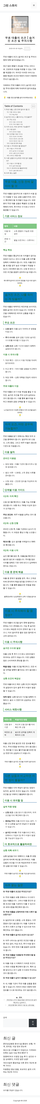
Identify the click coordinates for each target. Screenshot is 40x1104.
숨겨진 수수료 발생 (18, 151)
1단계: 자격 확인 (17, 136)
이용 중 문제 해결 (16, 143)
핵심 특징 (15, 114)
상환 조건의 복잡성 (18, 153)
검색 (5, 1017)
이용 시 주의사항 (15, 148)
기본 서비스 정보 (15, 112)
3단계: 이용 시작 (18, 141)
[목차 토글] (32, 106)
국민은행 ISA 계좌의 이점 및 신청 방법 (21, 1005)
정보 (20, 997)
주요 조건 (12, 119)
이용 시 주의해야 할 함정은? (16, 146)
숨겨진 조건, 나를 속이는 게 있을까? (19, 117)
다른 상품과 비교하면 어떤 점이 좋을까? (19, 159)
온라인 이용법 (16, 132)
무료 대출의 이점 (18, 124)
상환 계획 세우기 (18, 170)
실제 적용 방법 (17, 166)
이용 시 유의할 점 (15, 163)
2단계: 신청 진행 (18, 139)
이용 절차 (13, 129)
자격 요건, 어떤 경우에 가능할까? (18, 127)
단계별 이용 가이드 (16, 134)
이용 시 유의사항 (17, 122)
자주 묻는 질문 (11, 173)
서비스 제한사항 (15, 155)
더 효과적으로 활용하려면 (18, 168)
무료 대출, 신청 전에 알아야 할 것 (18, 109)
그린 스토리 (10, 5)
